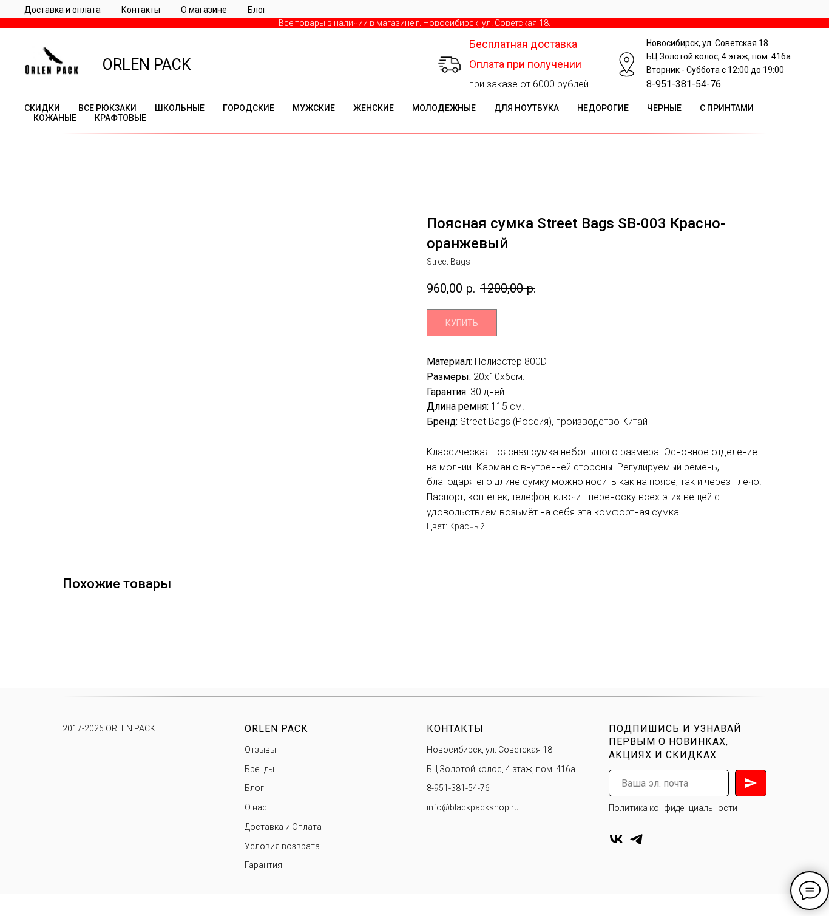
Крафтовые (120, 118)
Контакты (140, 10)
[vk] (616, 839)
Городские (248, 108)
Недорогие (603, 108)
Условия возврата (282, 846)
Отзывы (260, 750)
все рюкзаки (107, 108)
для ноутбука (526, 108)
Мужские (314, 108)
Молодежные (444, 108)
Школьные (180, 108)
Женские (373, 108)
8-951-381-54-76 (683, 84)
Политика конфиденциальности (673, 808)
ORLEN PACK (147, 64)
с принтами (727, 108)
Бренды (259, 769)
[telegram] (636, 839)
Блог (257, 10)
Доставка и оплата (62, 10)
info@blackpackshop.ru (473, 807)
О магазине (204, 10)
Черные (664, 108)
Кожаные (54, 118)
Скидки (42, 108)
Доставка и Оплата (283, 827)
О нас (256, 807)
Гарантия (263, 865)
